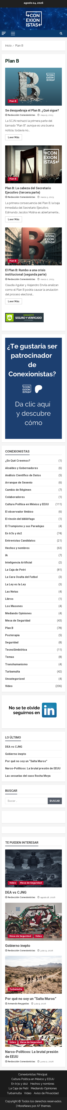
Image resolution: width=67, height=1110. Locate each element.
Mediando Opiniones (18, 613)
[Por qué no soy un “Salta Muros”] (33, 975)
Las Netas (11, 591)
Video (9, 686)
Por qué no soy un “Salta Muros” (26, 761)
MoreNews (24, 1106)
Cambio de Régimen (18, 489)
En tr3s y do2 (13, 533)
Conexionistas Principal (32, 1074)
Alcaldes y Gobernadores (21, 468)
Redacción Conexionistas (21, 115)
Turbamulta (12, 671)
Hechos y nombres (17, 548)
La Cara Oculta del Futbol (21, 577)
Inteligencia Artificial (18, 562)
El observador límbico (19, 511)
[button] (4, 33)
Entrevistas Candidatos (20, 540)
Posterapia (12, 635)
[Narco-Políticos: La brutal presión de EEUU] (33, 1028)
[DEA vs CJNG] (33, 868)
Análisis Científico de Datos (23, 475)
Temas (9, 657)
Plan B (12, 101)
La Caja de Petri (15, 569)
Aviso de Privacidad (46, 1093)
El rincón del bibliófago (20, 519)
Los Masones (14, 606)
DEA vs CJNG (13, 746)
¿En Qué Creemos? (17, 460)
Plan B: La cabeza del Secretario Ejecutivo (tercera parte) (33, 164)
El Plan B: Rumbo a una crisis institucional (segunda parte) (33, 246)
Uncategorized (15, 678)
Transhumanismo (16, 664)
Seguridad (11, 642)
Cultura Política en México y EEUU (27, 504)
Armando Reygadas (18, 1003)
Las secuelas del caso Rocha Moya (28, 775)
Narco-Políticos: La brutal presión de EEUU (32, 768)
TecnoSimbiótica (16, 649)
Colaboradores (15, 497)
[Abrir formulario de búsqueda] (61, 33)
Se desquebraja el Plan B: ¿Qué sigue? (33, 87)
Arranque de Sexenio (18, 482)
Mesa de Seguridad (17, 620)
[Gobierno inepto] (33, 922)
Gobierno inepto (15, 754)
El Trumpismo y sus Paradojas (24, 526)
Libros (9, 598)
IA (6, 555)
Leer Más (15, 136)
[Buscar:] (26, 801)
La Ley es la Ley (15, 584)
